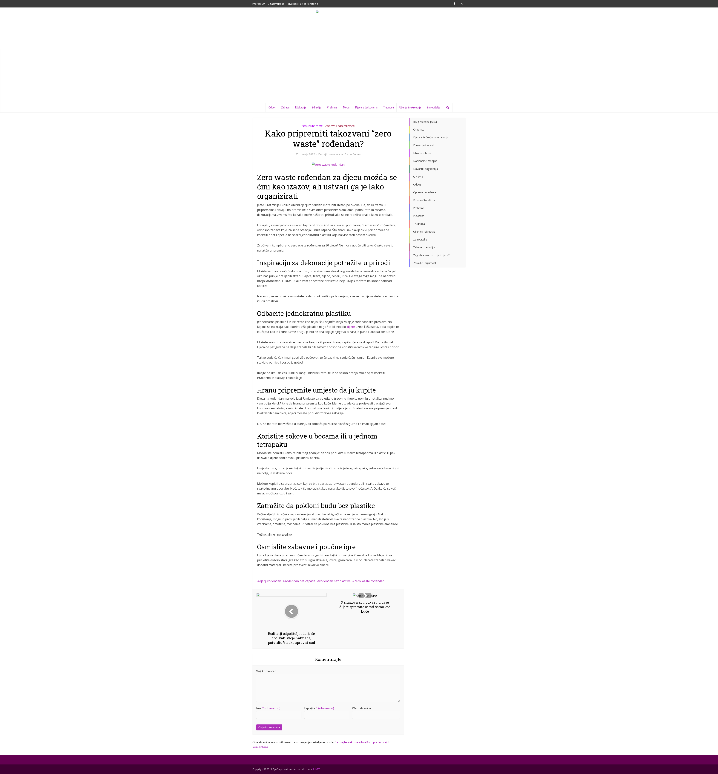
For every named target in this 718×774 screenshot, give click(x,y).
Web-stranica (361, 708)
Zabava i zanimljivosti (340, 126)
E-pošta (319, 708)
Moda (346, 107)
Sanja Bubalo (353, 154)
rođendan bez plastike (335, 581)
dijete (351, 327)
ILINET (316, 769)
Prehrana (332, 107)
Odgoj (272, 107)
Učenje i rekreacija (410, 107)
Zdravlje (316, 107)
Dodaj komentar (328, 154)
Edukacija (300, 107)
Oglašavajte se (276, 3)
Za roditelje (433, 107)
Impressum (258, 3)
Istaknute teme (312, 126)
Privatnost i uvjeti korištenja (302, 3)
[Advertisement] (359, 75)
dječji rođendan (270, 581)
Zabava (285, 107)
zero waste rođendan (369, 581)
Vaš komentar (266, 671)
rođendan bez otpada (300, 581)
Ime (268, 708)
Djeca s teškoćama (366, 107)
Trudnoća (388, 107)
